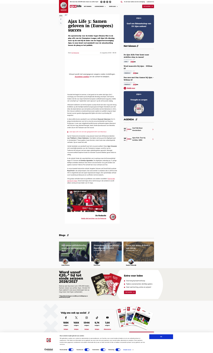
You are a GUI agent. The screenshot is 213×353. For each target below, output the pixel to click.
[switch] (87, 349)
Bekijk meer (131, 88)
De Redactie (75, 53)
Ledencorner (99, 6)
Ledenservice (150, 1)
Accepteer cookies (82, 77)
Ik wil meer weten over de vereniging (134, 1)
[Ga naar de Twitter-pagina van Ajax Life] (104, 2)
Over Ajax (112, 6)
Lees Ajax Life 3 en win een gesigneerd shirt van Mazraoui (87, 132)
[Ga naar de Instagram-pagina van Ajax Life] (107, 2)
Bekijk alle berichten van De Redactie (93, 218)
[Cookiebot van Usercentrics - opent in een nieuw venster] (48, 350)
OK (161, 336)
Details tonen (127, 349)
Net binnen (87, 6)
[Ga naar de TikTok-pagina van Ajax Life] (110, 2)
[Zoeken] (121, 2)
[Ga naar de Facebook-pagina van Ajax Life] (101, 2)
